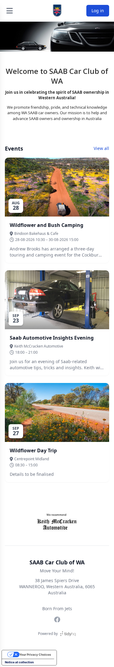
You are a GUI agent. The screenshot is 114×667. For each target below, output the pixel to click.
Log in (98, 10)
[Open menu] (9, 11)
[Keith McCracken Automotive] (57, 521)
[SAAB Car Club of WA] (57, 11)
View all (101, 148)
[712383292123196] (57, 619)
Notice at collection (19, 662)
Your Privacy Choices (35, 654)
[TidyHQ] (68, 633)
